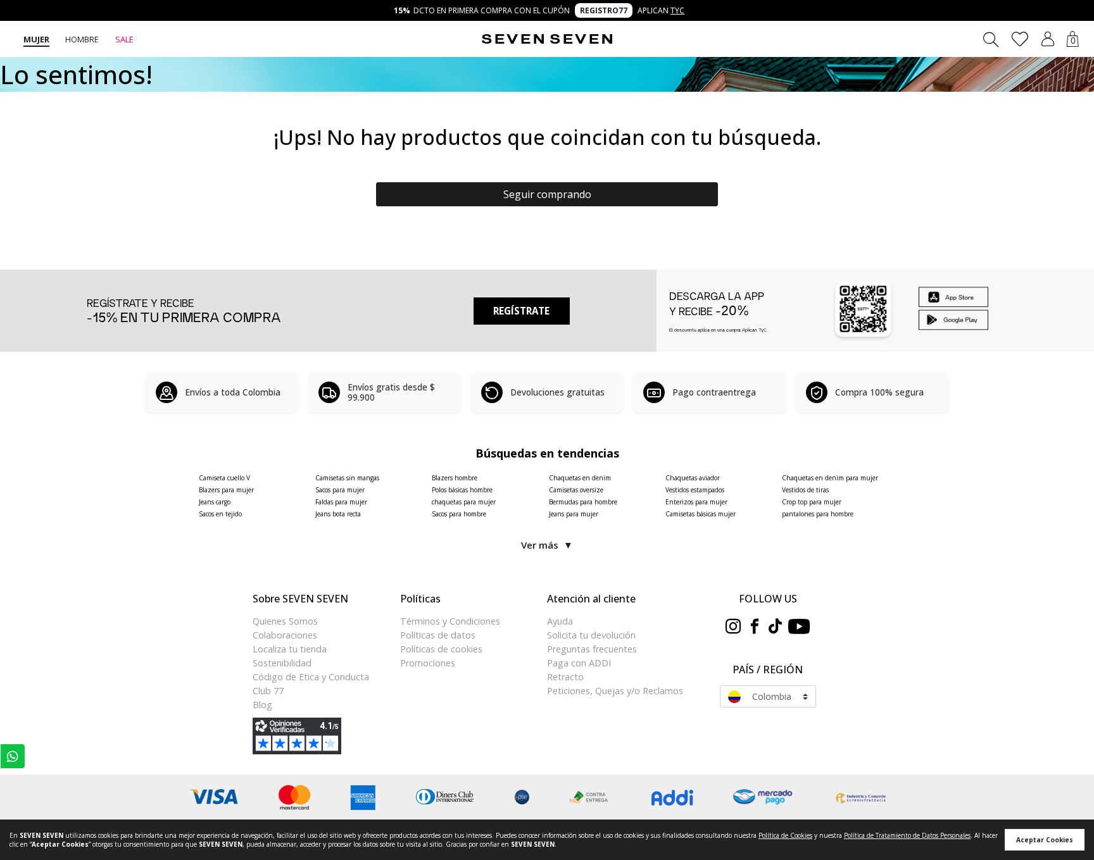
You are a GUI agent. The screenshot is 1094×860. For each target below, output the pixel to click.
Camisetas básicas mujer (700, 513)
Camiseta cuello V (224, 477)
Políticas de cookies (441, 649)
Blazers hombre (454, 477)
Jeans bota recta (338, 513)
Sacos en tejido (220, 513)
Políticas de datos (437, 635)
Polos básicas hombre (462, 489)
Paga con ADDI (579, 663)
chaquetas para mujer (464, 501)
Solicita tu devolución (591, 635)
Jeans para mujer (573, 513)
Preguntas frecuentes (592, 649)
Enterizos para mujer (696, 501)
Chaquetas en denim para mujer (830, 477)
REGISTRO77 (603, 10)
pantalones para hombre (817, 513)
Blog (262, 705)
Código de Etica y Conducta (311, 677)
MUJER (36, 39)
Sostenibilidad (282, 663)
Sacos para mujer (340, 489)
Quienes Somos (285, 621)
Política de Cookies (785, 835)
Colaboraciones (285, 635)
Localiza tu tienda (290, 649)
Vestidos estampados (694, 489)
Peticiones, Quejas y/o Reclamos (615, 691)
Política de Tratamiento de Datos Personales (907, 835)
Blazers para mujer (226, 489)
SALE (124, 39)
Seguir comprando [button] (547, 194)
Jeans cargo (214, 501)
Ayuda (560, 621)
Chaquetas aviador (692, 477)
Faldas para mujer (341, 501)
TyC (677, 10)
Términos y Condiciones (450, 621)
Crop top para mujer (811, 501)
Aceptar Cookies (1044, 839)
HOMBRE (82, 39)
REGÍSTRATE (521, 310)
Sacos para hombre (459, 513)
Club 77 (268, 691)
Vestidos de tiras (805, 489)
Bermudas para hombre (583, 501)
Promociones (427, 663)
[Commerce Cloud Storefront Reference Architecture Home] (547, 39)
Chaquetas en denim (580, 477)
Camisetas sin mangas (347, 477)
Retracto (565, 677)
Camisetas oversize (576, 489)
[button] (1047, 39)
